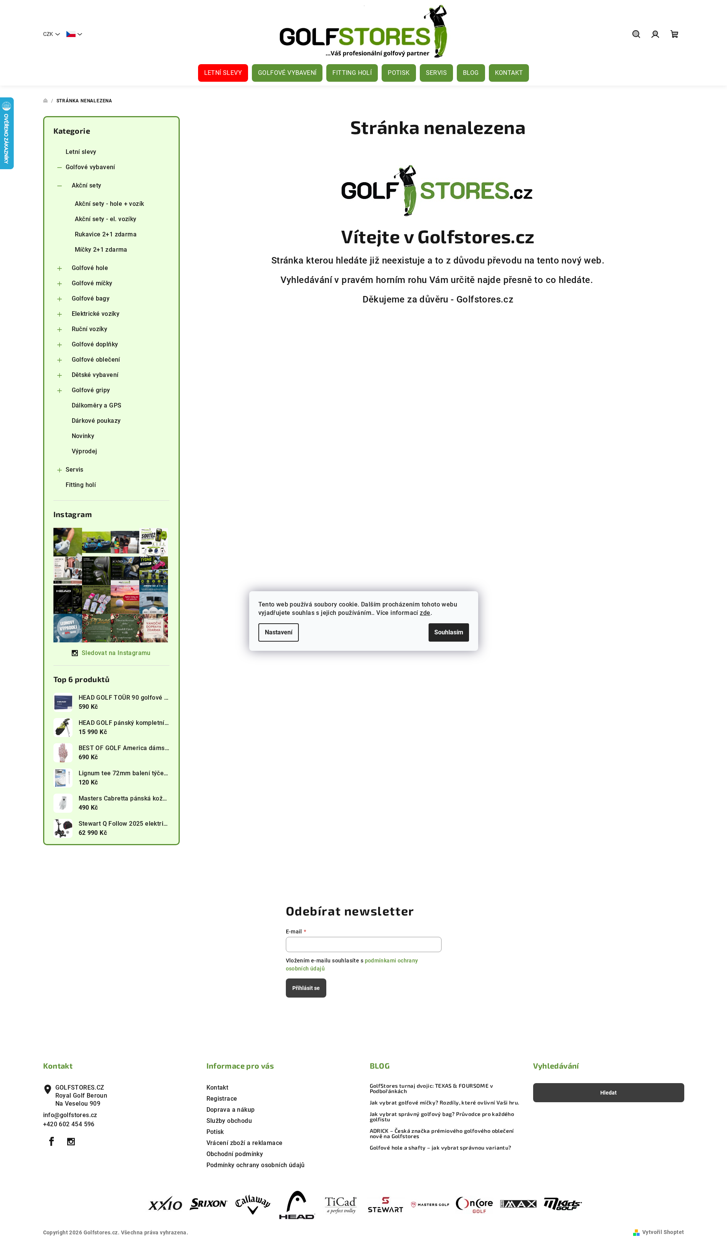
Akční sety (87, 185)
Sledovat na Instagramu (116, 653)
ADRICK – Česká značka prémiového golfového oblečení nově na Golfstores (442, 1133)
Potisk (215, 1131)
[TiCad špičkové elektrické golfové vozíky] (341, 1204)
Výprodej (84, 451)
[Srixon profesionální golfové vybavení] (209, 1204)
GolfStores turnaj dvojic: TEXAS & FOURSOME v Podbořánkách (431, 1088)
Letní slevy (81, 151)
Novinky (83, 436)
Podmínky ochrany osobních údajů (255, 1165)
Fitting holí (81, 484)
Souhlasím (448, 632)
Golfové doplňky (95, 344)
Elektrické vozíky (96, 313)
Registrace (221, 1098)
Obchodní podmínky (234, 1154)
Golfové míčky (92, 283)
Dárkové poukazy (96, 420)
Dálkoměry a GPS (97, 405)
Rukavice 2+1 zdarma (106, 234)
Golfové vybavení (90, 167)
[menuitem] (223, 73)
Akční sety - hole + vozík (109, 203)
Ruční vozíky (90, 329)
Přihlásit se (306, 988)
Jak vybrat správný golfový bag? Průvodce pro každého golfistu (442, 1116)
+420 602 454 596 (69, 1124)
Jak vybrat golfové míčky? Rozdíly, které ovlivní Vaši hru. (444, 1102)
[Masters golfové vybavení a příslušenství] (430, 1204)
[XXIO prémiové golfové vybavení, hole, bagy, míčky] (164, 1204)
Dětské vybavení (95, 374)
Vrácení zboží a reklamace (244, 1143)
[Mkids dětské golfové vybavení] (563, 1204)
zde (425, 612)
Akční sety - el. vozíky (106, 219)
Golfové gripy (91, 390)
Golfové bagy (91, 298)
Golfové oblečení (96, 359)
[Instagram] (71, 1141)
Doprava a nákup (230, 1109)
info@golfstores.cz (70, 1115)
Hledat (608, 1093)
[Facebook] (52, 1141)
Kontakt (217, 1087)
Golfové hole (90, 268)
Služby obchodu (229, 1120)
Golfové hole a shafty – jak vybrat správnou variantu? (440, 1147)
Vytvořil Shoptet (663, 1232)
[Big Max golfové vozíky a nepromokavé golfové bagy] (519, 1204)
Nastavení (278, 632)
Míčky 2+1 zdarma (101, 249)
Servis (75, 469)
